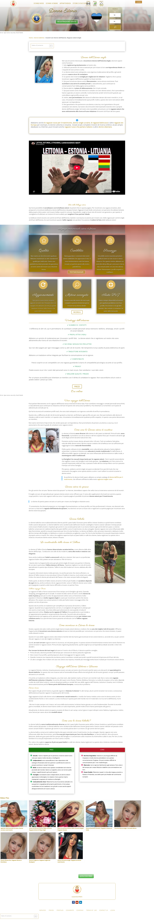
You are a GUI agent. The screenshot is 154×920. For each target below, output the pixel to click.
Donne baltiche (39, 38)
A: (115, 18)
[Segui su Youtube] (77, 902)
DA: (115, 12)
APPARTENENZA (65, 3)
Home (31, 38)
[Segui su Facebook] (73, 902)
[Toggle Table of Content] (50, 45)
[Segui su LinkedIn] (80, 902)
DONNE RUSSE (39, 3)
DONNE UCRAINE (52, 3)
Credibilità (76, 250)
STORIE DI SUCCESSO (80, 3)
